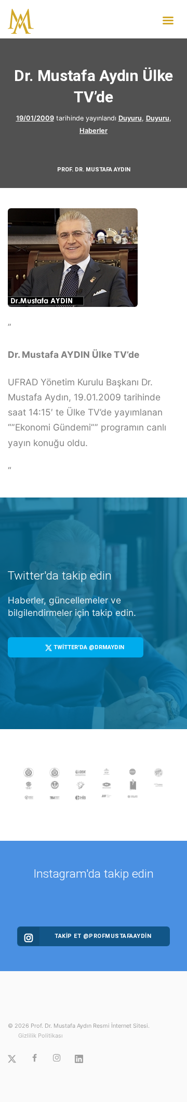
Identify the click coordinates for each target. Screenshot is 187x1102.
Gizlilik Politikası (40, 1035)
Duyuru (130, 118)
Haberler (93, 131)
